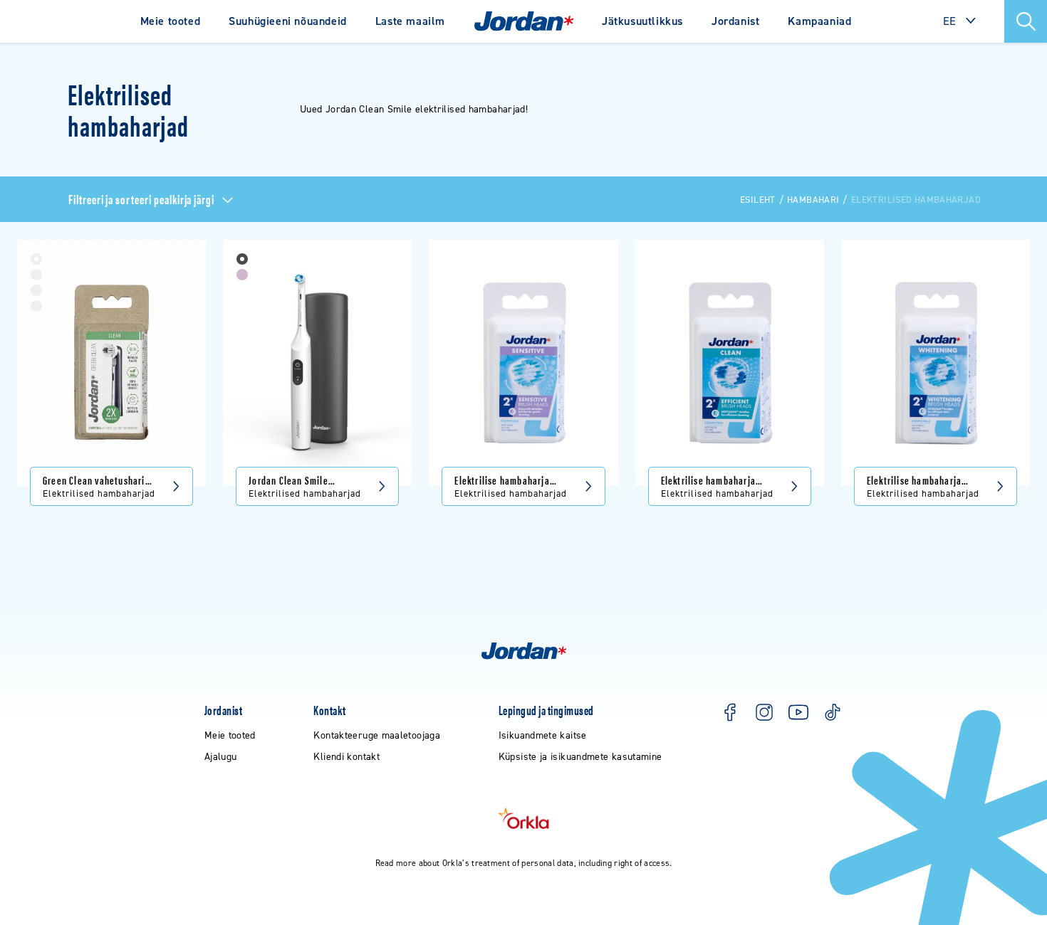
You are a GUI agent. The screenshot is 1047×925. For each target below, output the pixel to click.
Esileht (758, 200)
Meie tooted (170, 21)
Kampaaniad (819, 21)
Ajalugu (220, 756)
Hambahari (813, 200)
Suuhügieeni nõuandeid (288, 21)
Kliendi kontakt (346, 756)
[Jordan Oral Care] (523, 21)
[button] (1025, 21)
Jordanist (735, 21)
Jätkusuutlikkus (642, 21)
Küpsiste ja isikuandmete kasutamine (580, 756)
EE (950, 21)
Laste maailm (410, 21)
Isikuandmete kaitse (543, 735)
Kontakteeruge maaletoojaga (376, 735)
